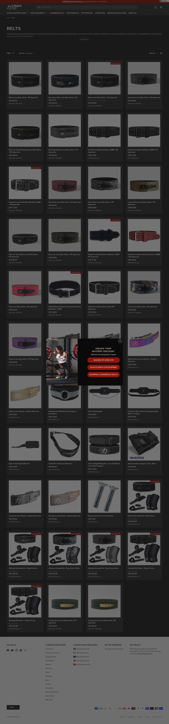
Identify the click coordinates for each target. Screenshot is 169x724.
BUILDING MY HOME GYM (103, 360)
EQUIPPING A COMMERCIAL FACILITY (103, 375)
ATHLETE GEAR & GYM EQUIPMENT (103, 367)
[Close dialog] (120, 341)
